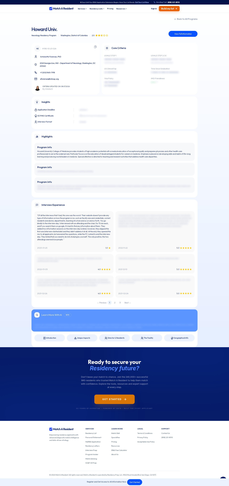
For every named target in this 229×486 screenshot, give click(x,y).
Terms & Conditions (144, 433)
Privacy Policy (142, 437)
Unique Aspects (83, 338)
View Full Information (183, 34)
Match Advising (91, 459)
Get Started (135, 482)
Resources (115, 446)
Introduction (51, 338)
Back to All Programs (187, 19)
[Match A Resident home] (61, 8)
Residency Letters (92, 446)
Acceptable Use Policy (146, 442)
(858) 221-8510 (167, 437)
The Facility (148, 338)
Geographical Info (180, 338)
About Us (114, 454)
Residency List (91, 433)
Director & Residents (115, 338)
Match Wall (115, 433)
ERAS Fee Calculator (119, 450)
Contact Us (165, 433)
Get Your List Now (142, 2)
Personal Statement (93, 437)
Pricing (114, 442)
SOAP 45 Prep (91, 463)
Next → (128, 302)
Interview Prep (91, 450)
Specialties (115, 437)
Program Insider (92, 454)
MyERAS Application (93, 442)
